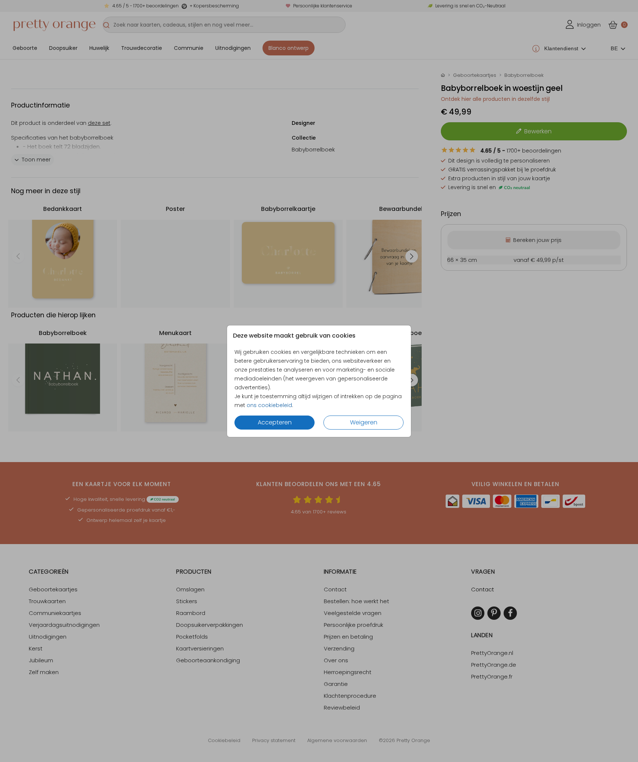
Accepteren (275, 422)
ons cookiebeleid (269, 405)
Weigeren (363, 422)
